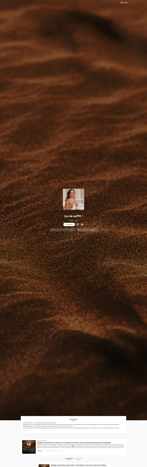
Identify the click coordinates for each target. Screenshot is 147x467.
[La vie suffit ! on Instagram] (77, 224)
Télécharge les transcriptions (88, 229)
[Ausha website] (124, 3)
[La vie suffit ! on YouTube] (82, 224)
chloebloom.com (73, 220)
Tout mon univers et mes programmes (63, 229)
